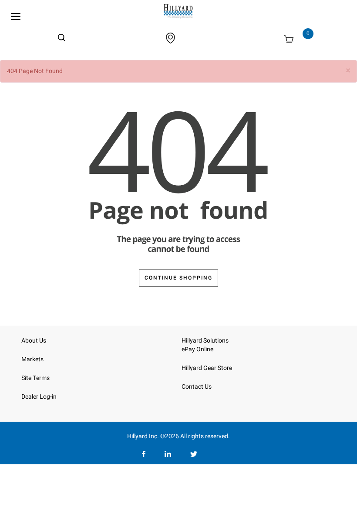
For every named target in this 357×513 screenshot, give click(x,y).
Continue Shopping (178, 278)
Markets (32, 359)
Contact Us (197, 386)
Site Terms (35, 378)
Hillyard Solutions (205, 340)
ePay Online (197, 349)
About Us (33, 340)
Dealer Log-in (39, 396)
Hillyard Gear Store (207, 368)
